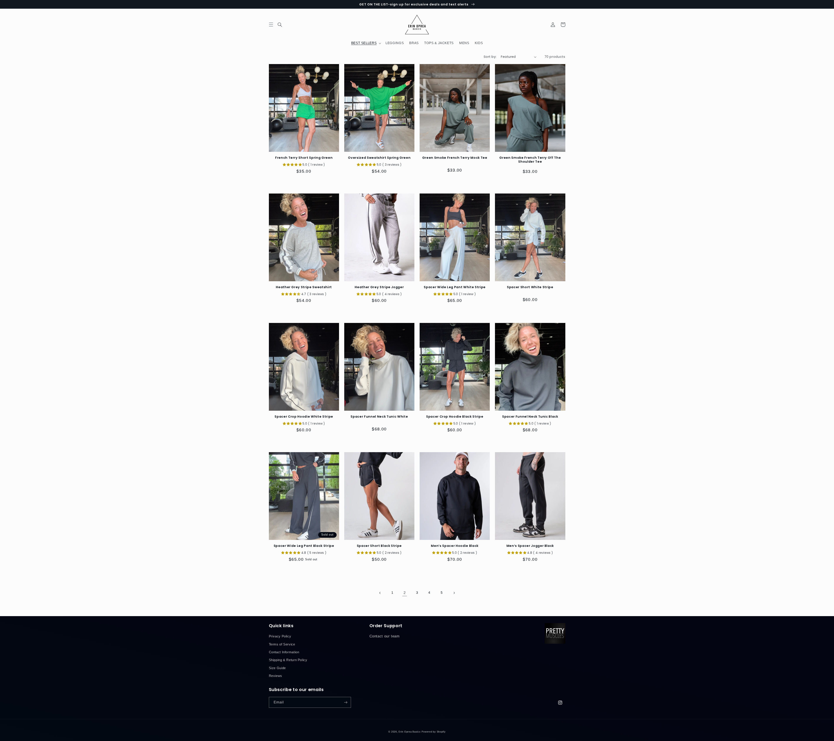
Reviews (275, 676)
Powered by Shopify (433, 731)
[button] (283, 25)
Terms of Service (282, 644)
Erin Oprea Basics (410, 731)
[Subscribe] (346, 702)
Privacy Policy (280, 636)
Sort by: (490, 57)
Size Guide (277, 668)
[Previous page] (380, 593)
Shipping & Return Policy (288, 660)
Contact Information (284, 652)
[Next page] (454, 593)
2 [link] (405, 593)
